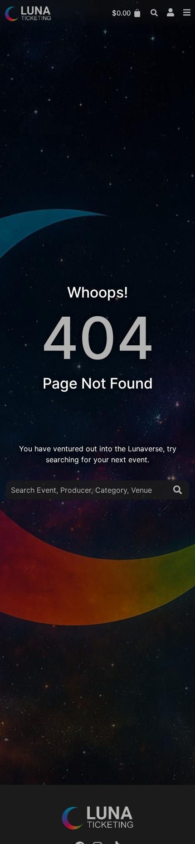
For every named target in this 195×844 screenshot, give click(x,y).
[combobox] (88, 490)
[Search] (179, 490)
